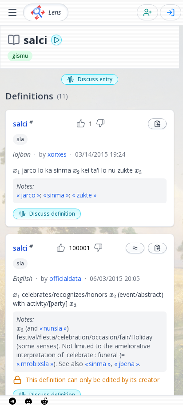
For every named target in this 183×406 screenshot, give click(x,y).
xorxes (57, 154)
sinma (55, 195)
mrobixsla (35, 363)
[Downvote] (100, 123)
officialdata (65, 278)
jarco (28, 195)
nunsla (53, 328)
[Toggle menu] (12, 12)
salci (23, 124)
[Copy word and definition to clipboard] (157, 123)
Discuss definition (52, 213)
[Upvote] (81, 123)
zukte (84, 195)
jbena (127, 363)
